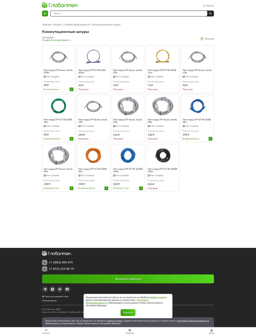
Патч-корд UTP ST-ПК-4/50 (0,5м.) (91, 71)
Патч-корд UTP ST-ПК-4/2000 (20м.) (162, 170)
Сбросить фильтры (204, 44)
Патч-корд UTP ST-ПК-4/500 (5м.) (92, 170)
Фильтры (209, 38)
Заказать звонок (128, 279)
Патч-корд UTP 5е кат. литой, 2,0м (127, 121)
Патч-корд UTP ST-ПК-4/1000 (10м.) (128, 170)
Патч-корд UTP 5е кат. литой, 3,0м (162, 121)
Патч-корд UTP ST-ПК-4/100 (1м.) (162, 71)
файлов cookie (158, 297)
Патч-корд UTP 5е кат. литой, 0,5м (127, 71)
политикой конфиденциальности (193, 320)
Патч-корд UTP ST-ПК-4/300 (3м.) (197, 121)
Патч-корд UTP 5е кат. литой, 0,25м (58, 71)
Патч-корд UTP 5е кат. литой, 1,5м (92, 121)
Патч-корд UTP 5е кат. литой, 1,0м (197, 71)
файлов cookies (115, 320)
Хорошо (128, 312)
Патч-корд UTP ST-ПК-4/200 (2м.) (58, 121)
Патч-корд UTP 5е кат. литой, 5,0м (58, 170)
